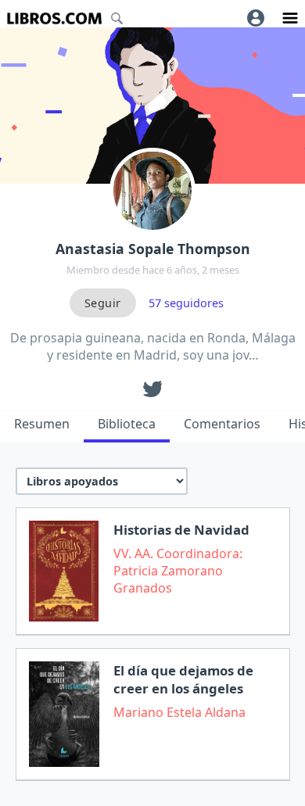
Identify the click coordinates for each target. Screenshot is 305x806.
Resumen (42, 423)
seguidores (186, 303)
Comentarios (222, 423)
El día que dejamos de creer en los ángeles (183, 679)
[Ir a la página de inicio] (54, 18)
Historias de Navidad (181, 530)
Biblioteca (127, 423)
